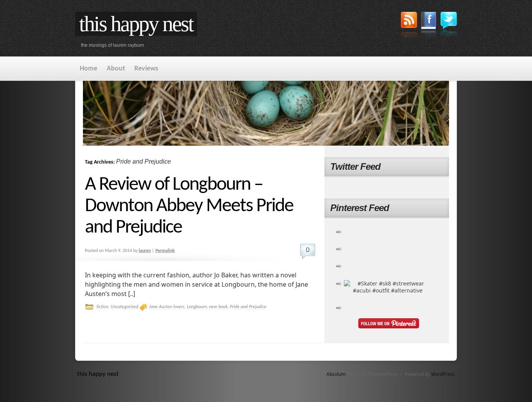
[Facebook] (429, 26)
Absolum (335, 374)
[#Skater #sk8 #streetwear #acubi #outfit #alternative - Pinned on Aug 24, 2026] (388, 290)
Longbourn (197, 307)
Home (88, 68)
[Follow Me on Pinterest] (388, 324)
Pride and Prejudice (248, 307)
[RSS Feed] (409, 26)
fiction (102, 307)
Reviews (146, 68)
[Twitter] (448, 25)
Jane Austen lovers (167, 307)
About (116, 68)
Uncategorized (124, 307)
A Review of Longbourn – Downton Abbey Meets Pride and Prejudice (189, 206)
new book (218, 307)
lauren (145, 251)
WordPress (443, 374)
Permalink (165, 251)
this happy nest (136, 24)
